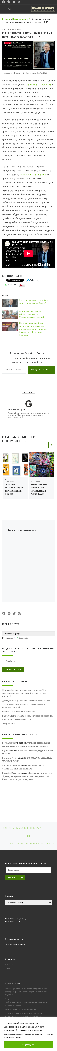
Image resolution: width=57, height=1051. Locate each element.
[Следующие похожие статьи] (51, 445)
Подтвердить (28, 1045)
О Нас (7, 968)
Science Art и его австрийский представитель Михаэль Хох (39, 489)
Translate (23, 638)
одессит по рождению (33, 174)
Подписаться (41, 369)
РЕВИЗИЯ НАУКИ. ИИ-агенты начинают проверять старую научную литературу (27, 717)
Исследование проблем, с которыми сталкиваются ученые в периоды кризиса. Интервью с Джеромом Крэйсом (33, 329)
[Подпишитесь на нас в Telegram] (8, 2)
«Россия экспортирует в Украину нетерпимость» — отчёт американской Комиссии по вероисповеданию (27, 776)
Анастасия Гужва (12, 73)
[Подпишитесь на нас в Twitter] (14, 2)
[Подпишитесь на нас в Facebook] (3, 2)
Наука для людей (21, 19)
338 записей (15, 417)
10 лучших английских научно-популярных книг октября (15, 489)
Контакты (9, 964)
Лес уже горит (9, 723)
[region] (28, 1034)
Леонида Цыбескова (38, 84)
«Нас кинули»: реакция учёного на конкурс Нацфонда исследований (31, 314)
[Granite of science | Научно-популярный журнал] (43, 8)
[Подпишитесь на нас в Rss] (19, 2)
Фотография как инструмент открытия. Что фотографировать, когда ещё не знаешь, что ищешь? (24, 693)
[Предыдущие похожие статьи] (45, 445)
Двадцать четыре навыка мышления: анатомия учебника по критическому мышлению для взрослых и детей (26, 703)
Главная (6, 19)
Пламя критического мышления (18, 711)
